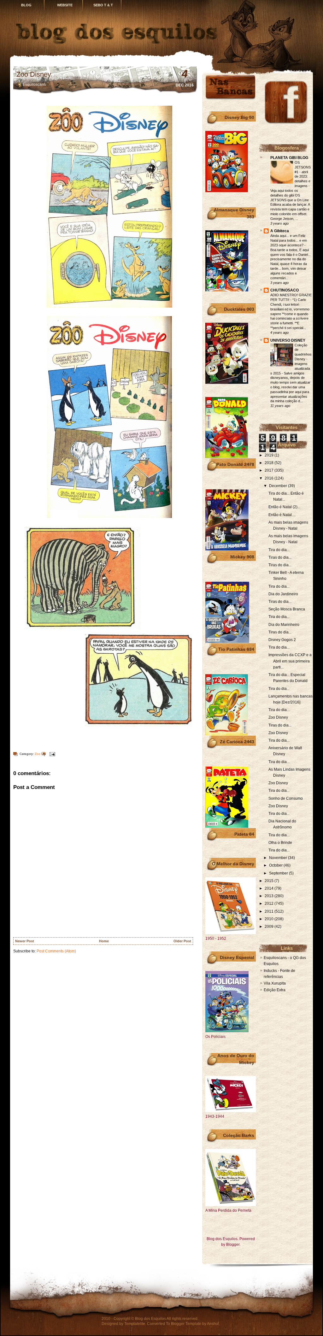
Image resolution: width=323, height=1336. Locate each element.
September (279, 873)
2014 (269, 888)
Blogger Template (186, 1323)
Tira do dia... (279, 550)
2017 (269, 470)
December (278, 486)
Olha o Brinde (280, 842)
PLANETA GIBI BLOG (289, 158)
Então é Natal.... (282, 515)
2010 (269, 919)
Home (104, 941)
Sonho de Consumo (285, 798)
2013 (269, 896)
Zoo (37, 754)
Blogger (232, 1244)
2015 (269, 881)
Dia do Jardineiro (283, 594)
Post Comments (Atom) (56, 951)
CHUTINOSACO (284, 290)
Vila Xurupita (275, 983)
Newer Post (24, 941)
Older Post (182, 941)
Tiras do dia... (279, 557)
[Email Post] (51, 754)
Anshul (213, 1323)
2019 (269, 455)
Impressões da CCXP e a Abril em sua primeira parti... (290, 661)
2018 (269, 463)
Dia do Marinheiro (283, 624)
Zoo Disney (33, 74)
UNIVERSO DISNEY (287, 340)
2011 (269, 911)
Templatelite (134, 1323)
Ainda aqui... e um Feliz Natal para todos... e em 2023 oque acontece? (288, 240)
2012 (269, 903)
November (278, 858)
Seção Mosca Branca (286, 609)
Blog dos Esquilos (150, 1318)
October (276, 865)
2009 (269, 926)
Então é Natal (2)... (284, 507)
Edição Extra (274, 990)
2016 (269, 478)
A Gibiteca (279, 231)
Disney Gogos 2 (282, 640)
